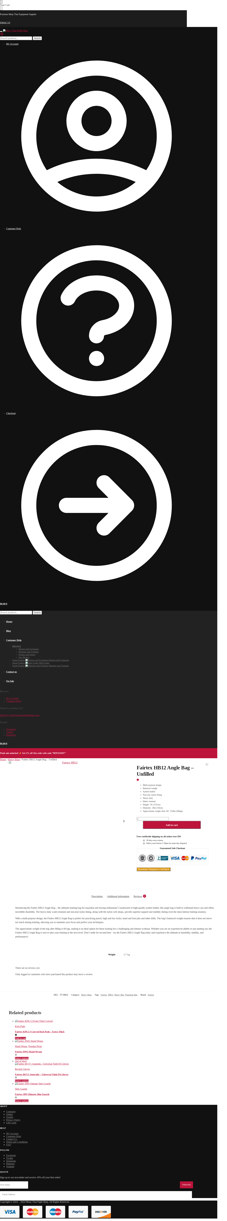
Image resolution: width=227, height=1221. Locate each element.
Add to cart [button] (20, 1038)
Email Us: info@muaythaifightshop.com (19, 715)
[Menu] (1, 31)
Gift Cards (11, 1122)
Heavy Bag (119, 995)
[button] (3, 604)
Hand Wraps (21, 1046)
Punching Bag (131, 995)
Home (3, 759)
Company (11, 1111)
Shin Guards (21, 1089)
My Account (12, 44)
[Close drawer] (1, 8)
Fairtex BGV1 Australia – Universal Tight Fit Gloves (41, 1074)
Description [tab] (97, 896)
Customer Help (13, 228)
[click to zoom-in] (69, 821)
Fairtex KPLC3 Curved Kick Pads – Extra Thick (39, 1031)
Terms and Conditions (17, 1142)
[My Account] (2, 35)
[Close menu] (1, 2)
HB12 (110, 995)
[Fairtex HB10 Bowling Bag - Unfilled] (206, 764)
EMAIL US (5, 23)
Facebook (11, 729)
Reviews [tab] (139, 896)
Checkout (11, 413)
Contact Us (11, 1139)
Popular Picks (35, 1046)
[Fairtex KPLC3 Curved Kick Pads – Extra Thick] (112, 1021)
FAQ (8, 1144)
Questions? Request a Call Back (153, 869)
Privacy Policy (13, 1120)
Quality (9, 1117)
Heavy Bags (14, 759)
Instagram (11, 735)
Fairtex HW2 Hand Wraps (28, 1051)
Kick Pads (20, 1026)
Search (37, 38)
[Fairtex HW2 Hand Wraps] (112, 1041)
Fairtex (104, 995)
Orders (9, 1114)
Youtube (10, 1166)
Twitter (9, 732)
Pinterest (10, 1163)
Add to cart (172, 825)
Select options (22, 1058)
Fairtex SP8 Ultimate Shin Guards (32, 1094)
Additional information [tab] (118, 896)
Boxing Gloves (22, 1069)
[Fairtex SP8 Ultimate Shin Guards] (112, 1083)
